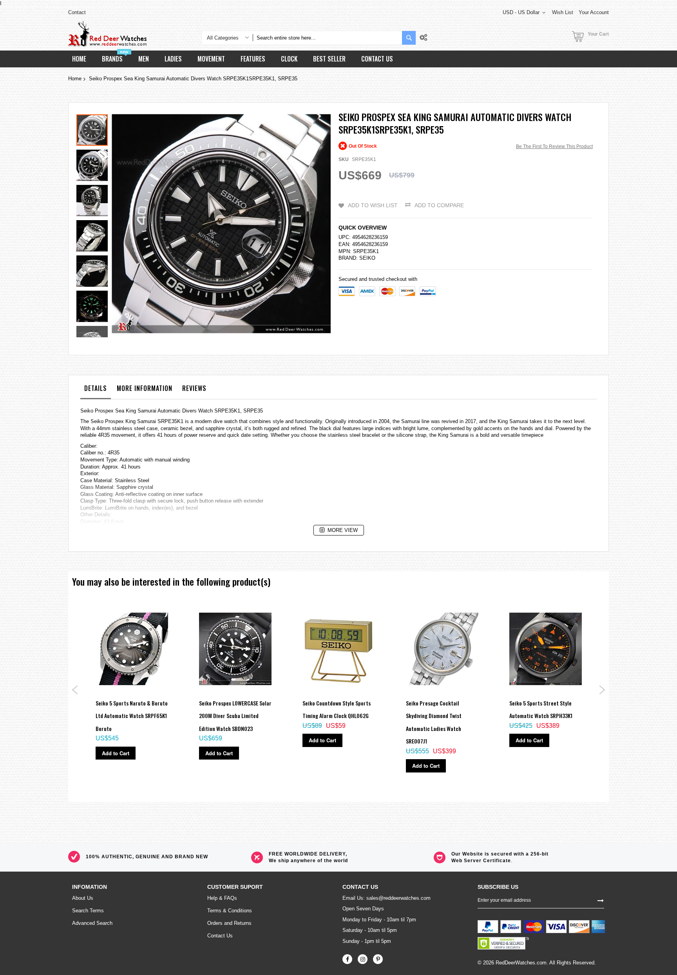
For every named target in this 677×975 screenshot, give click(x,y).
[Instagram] (362, 959)
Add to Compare (439, 205)
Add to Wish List (373, 205)
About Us (82, 898)
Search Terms (88, 910)
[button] (94, 163)
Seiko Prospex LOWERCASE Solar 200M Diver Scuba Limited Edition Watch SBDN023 (235, 716)
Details (95, 388)
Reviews (194, 388)
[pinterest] (378, 959)
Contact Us (220, 936)
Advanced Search (92, 923)
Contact (77, 12)
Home (74, 78)
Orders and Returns (229, 923)
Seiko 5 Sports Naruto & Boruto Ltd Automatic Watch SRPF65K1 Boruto (132, 716)
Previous (75, 690)
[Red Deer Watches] (107, 34)
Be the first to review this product (554, 146)
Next (602, 690)
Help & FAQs (222, 898)
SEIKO (367, 258)
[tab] (95, 390)
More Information (144, 388)
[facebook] (347, 959)
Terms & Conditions (229, 910)
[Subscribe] (600, 900)
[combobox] (327, 38)
